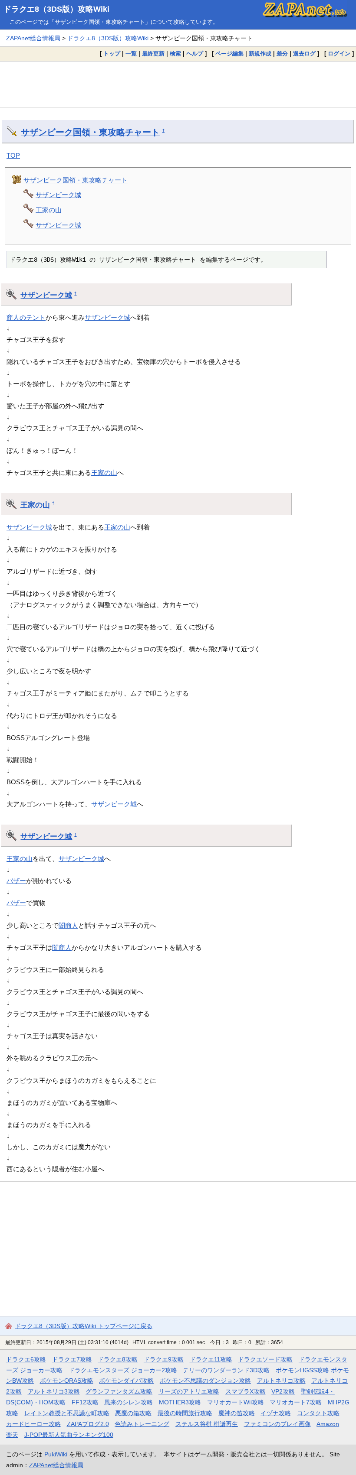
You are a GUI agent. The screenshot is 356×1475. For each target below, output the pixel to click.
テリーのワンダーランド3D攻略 (226, 1370)
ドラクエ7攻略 (72, 1359)
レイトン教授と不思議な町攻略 (66, 1413)
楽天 (12, 1434)
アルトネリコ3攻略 (54, 1391)
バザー (16, 880)
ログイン (339, 53)
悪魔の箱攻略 (133, 1413)
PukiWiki (55, 1454)
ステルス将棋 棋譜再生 (206, 1423)
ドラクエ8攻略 (118, 1359)
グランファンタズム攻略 (119, 1391)
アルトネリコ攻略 (281, 1380)
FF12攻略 (85, 1402)
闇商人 (68, 925)
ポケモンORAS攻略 (66, 1380)
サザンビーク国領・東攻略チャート (90, 132)
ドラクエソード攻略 (265, 1359)
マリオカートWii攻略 (235, 1402)
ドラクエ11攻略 (211, 1359)
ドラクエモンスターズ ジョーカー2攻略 (123, 1370)
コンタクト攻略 (318, 1413)
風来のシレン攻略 (128, 1402)
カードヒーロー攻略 (33, 1423)
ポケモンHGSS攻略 (302, 1370)
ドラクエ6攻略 (26, 1359)
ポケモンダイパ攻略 (126, 1380)
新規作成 (260, 53)
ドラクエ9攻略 (164, 1359)
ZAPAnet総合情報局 (33, 38)
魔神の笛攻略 (236, 1413)
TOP (13, 155)
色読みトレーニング (142, 1423)
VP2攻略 (283, 1391)
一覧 (131, 53)
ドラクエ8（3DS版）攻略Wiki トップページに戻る (83, 1325)
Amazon (327, 1423)
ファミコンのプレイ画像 (277, 1423)
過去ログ (304, 53)
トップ (111, 53)
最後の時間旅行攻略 (185, 1413)
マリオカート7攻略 (296, 1402)
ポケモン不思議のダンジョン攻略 (205, 1380)
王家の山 (49, 210)
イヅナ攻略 (275, 1413)
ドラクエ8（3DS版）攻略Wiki (56, 9)
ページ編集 (229, 53)
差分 (282, 53)
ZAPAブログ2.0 (88, 1423)
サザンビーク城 (58, 194)
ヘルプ (194, 53)
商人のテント (26, 317)
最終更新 (153, 53)
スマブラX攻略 (245, 1391)
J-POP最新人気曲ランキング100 (68, 1434)
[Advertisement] (178, 84)
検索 (175, 53)
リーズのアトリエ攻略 (188, 1391)
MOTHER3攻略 (180, 1402)
